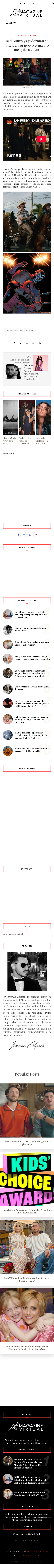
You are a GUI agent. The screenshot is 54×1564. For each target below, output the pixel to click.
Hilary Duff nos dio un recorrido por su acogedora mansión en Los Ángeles (32, 657)
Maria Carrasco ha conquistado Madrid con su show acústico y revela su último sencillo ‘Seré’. (32, 704)
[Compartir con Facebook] (14, 343)
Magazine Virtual (27, 35)
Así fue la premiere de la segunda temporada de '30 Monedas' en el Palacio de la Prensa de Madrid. (30, 673)
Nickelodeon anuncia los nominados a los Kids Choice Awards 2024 (27, 1211)
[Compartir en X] (20, 343)
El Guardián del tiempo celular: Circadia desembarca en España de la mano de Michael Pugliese (32, 735)
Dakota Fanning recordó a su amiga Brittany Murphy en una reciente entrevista (31, 720)
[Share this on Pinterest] (27, 343)
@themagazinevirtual (13, 934)
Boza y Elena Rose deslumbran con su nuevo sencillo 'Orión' (32, 643)
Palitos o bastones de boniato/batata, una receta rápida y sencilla (32, 750)
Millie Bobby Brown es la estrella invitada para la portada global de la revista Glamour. (31, 615)
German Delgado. (29, 1555)
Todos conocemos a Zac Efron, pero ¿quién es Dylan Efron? (27, 1143)
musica (29, 330)
